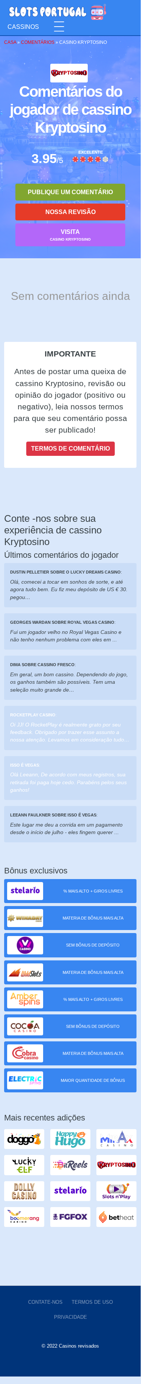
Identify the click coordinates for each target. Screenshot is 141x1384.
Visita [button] (70, 235)
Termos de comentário (70, 448)
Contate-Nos (45, 1302)
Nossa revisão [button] (70, 212)
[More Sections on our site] (59, 27)
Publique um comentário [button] (70, 192)
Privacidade (70, 1317)
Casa (10, 42)
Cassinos (23, 27)
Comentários (37, 42)
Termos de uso (92, 1302)
